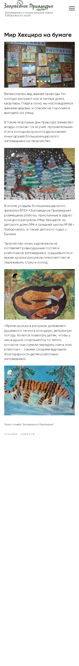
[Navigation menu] (72, 8)
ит (29, 127)
